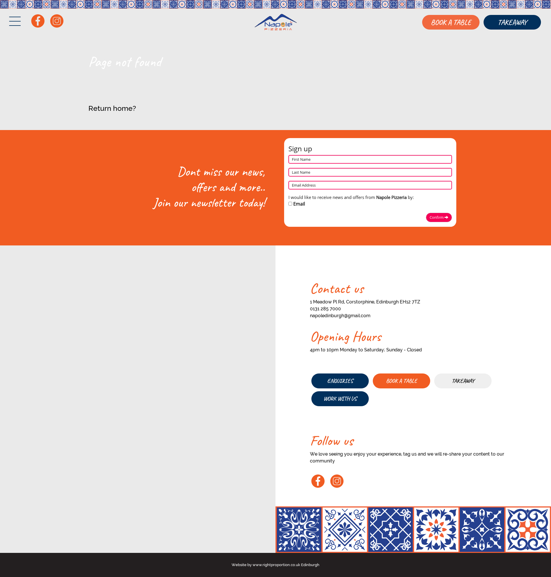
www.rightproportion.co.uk (276, 565)
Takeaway (512, 22)
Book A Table (451, 22)
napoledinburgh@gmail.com (340, 315)
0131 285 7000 (325, 308)
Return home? (112, 108)
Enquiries (340, 380)
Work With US (340, 398)
